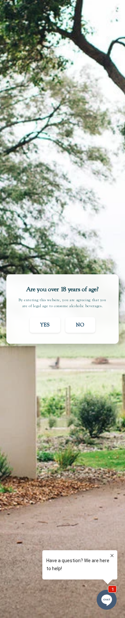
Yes (45, 325)
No (80, 325)
